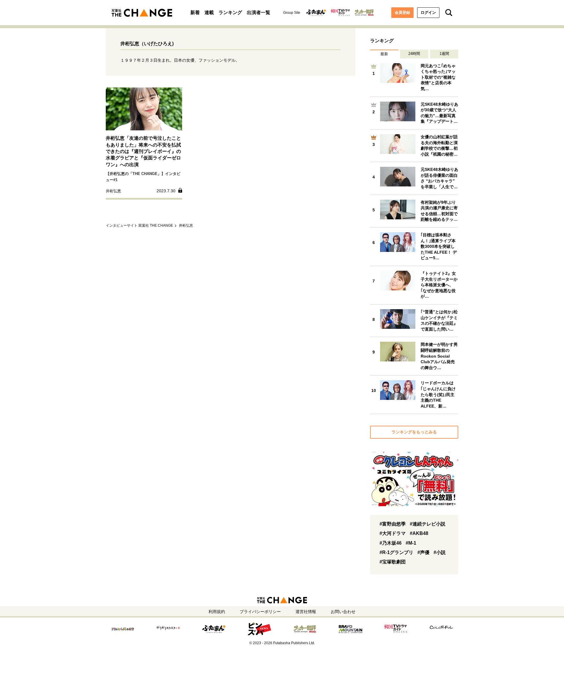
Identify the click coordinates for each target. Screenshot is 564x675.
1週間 (444, 53)
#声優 (423, 552)
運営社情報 (306, 611)
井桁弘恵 (186, 225)
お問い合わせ (343, 611)
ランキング (230, 12)
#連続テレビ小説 (427, 523)
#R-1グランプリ (396, 552)
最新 (384, 54)
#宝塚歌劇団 (393, 561)
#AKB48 (419, 533)
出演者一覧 (258, 12)
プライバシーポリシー (260, 611)
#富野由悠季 (393, 523)
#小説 (440, 552)
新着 (195, 12)
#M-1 (411, 543)
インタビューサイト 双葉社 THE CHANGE (139, 225)
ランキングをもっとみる (414, 432)
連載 (209, 12)
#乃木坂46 (391, 543)
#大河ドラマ (393, 533)
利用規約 (217, 611)
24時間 (414, 53)
